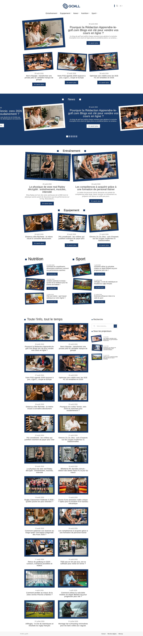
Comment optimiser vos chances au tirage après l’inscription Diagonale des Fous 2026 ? (39, 532)
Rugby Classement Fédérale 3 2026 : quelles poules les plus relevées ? (39, 500)
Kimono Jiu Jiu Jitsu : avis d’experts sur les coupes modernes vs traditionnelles (104, 238)
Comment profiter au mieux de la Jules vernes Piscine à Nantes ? (39, 593)
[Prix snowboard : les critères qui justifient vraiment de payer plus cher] (72, 222)
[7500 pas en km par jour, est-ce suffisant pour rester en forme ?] (73, 547)
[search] (117, 6)
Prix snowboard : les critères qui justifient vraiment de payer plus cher (71, 238)
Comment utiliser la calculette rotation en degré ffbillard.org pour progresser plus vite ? (105, 268)
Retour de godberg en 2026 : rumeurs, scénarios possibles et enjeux (39, 563)
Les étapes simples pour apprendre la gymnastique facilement (110, 339)
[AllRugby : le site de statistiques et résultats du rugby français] (82, 284)
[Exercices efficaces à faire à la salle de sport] (82, 298)
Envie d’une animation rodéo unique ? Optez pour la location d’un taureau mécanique (73, 501)
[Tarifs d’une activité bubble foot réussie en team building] (97, 357)
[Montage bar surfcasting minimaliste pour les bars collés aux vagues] (73, 609)
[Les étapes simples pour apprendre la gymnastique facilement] (96, 338)
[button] (67, 136)
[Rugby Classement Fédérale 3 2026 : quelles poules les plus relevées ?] (39, 485)
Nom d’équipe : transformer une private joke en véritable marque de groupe (39, 77)
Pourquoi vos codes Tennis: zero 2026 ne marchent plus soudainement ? (73, 408)
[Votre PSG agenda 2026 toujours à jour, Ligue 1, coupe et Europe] (72, 61)
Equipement (71, 210)
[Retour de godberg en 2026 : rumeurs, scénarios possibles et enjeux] (39, 547)
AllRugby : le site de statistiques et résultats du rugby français (39, 624)
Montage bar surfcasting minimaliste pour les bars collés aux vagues (73, 624)
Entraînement (71, 150)
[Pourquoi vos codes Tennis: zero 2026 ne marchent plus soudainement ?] (73, 392)
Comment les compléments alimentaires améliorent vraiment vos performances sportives (58, 268)
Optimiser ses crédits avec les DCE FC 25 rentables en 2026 (104, 77)
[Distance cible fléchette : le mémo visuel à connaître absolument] (38, 223)
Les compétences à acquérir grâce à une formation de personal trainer (95, 188)
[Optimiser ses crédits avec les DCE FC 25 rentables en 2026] (103, 62)
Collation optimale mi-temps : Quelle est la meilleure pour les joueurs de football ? (57, 282)
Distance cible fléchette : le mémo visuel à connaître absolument (39, 237)
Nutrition (35, 259)
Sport (80, 259)
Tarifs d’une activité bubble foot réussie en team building (110, 358)
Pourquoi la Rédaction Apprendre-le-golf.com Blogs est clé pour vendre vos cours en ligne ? (93, 30)
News (71, 99)
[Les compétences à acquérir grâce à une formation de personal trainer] (95, 167)
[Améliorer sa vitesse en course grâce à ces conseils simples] (97, 347)
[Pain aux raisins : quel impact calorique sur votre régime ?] (34, 298)
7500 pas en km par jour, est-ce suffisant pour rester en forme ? (73, 563)
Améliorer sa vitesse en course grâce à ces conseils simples (109, 348)
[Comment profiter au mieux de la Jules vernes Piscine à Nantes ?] (39, 578)
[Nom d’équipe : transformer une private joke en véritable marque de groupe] (38, 62)
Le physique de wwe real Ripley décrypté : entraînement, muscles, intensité (47, 189)
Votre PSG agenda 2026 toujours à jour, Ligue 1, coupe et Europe (71, 77)
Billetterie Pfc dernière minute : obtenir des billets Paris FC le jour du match (73, 470)
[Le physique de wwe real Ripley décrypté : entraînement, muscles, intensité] (47, 166)
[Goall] (71, 6)
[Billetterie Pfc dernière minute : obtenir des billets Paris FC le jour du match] (73, 454)
